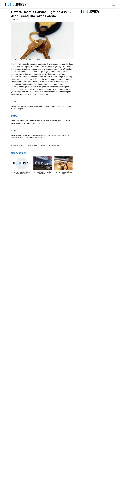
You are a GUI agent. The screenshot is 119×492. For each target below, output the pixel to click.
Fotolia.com (40, 60)
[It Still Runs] (15, 4)
